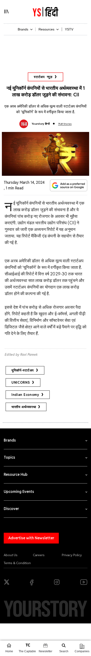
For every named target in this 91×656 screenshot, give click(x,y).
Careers (39, 555)
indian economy (25, 395)
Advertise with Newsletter (31, 538)
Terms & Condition (17, 563)
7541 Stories (65, 123)
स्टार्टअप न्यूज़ (43, 77)
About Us (11, 555)
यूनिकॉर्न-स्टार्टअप (22, 370)
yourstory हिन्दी (41, 123)
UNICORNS (20, 382)
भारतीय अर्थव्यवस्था (23, 407)
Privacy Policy (72, 555)
